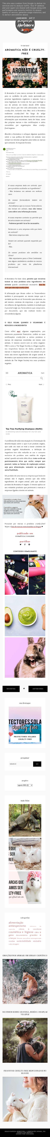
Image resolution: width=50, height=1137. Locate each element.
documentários (22, 935)
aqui (18, 331)
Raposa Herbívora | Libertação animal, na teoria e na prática (27, 1132)
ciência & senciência (30, 929)
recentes (11, 689)
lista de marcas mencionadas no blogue (26, 527)
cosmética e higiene (24, 536)
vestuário (37, 941)
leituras (19, 938)
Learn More (21, 18)
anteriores (38, 689)
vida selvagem (14, 944)
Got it (32, 18)
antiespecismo (17, 926)
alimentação (16, 922)
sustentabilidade (24, 941)
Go (37, 764)
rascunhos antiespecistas (32, 938)
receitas (12, 941)
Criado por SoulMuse (25, 1134)
